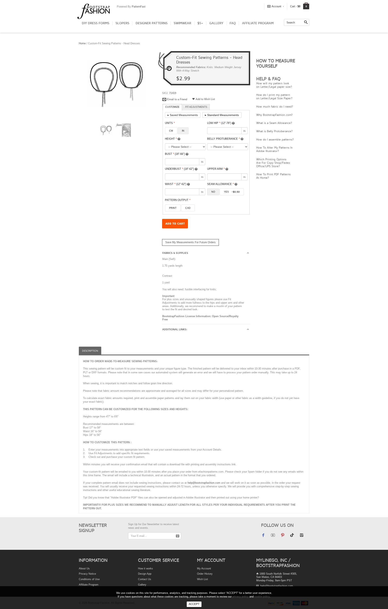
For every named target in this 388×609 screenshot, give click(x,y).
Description (90, 350)
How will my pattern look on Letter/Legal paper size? (274, 84)
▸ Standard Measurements (222, 115)
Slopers (122, 23)
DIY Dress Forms (95, 23)
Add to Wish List (205, 99)
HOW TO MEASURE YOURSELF (275, 63)
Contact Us (144, 579)
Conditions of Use (89, 579)
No (213, 191)
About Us (84, 568)
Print (172, 208)
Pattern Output (177, 200)
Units (170, 123)
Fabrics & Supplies (175, 253)
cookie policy (262, 596)
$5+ (200, 23)
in (183, 130)
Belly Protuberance (223, 138)
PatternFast (139, 6)
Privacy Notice (87, 573)
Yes (232, 191)
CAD (188, 208)
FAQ (233, 23)
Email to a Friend (177, 99)
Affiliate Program (258, 23)
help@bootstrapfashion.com (204, 482)
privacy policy (240, 596)
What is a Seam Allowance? (274, 123)
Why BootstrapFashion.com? (274, 114)
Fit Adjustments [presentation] (196, 107)
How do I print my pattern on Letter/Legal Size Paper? (274, 96)
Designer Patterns (152, 23)
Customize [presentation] (172, 107)
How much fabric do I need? (274, 106)
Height (171, 138)
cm (171, 130)
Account (276, 6)
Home (82, 43)
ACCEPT (194, 604)
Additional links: (175, 329)
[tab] (172, 107)
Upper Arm (216, 168)
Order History (205, 573)
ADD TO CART (175, 223)
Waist (175, 184)
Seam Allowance (220, 184)
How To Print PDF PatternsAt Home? (273, 175)
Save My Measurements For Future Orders (190, 242)
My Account (204, 568)
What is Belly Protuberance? (274, 131)
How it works (145, 568)
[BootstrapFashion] (93, 11)
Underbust (179, 168)
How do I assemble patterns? (275, 139)
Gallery (216, 23)
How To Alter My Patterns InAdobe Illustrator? (274, 149)
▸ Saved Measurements (183, 115)
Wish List (202, 579)
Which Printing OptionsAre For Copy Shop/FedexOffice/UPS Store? (273, 162)
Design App (144, 573)
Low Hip (219, 123)
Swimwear (182, 23)
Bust (175, 153)
